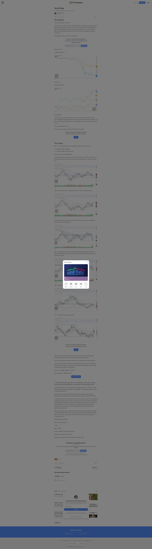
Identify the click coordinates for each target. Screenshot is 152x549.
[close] (87, 262)
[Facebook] (71, 284)
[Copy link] (66, 284)
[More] (86, 284)
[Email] (76, 284)
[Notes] (81, 284)
